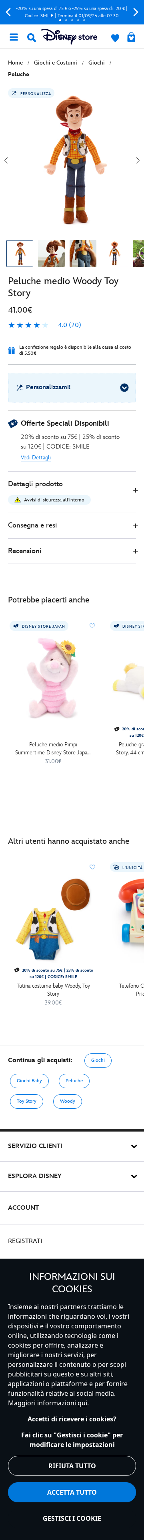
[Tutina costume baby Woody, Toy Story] (53, 919)
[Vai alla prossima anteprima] (138, 160)
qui (82, 1403)
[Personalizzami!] (124, 387)
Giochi (98, 1060)
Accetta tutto (72, 1492)
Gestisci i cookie (72, 1518)
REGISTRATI (25, 1241)
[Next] (135, 12)
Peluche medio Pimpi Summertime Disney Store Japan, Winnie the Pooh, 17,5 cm (53, 749)
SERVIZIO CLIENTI (35, 1146)
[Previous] (8, 12)
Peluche (74, 1081)
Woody (67, 1101)
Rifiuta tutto (72, 1465)
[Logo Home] (69, 36)
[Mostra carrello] (131, 37)
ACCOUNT (23, 1208)
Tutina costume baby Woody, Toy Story (53, 989)
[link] (44, 325)
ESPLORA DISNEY (35, 1176)
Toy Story (26, 1101)
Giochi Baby (29, 1081)
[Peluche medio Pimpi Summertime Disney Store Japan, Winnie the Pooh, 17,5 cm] (53, 678)
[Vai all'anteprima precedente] (6, 160)
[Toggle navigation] (13, 36)
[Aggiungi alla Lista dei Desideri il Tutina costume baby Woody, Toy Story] (92, 867)
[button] (72, 492)
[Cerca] (31, 37)
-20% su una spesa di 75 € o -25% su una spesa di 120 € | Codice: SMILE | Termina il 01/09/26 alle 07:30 (72, 12)
